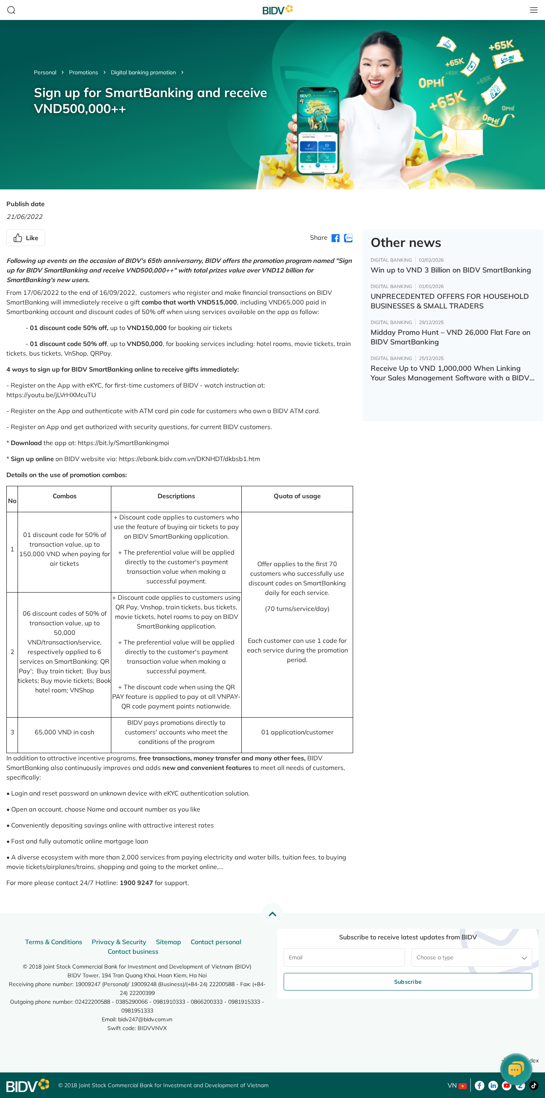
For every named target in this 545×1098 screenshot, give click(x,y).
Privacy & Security (119, 942)
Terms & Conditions (53, 942)
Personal (45, 72)
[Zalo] (520, 1085)
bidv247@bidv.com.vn (145, 1019)
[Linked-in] (493, 1085)
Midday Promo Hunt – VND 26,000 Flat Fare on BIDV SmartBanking (451, 337)
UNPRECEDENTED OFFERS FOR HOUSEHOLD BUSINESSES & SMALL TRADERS (450, 301)
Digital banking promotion (143, 72)
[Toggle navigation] (534, 10)
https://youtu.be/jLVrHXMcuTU (51, 395)
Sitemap (168, 942)
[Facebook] (479, 1085)
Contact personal (216, 942)
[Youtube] (506, 1085)
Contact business (133, 951)
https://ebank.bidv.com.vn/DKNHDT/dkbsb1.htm (189, 459)
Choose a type (435, 957)
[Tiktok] (534, 1085)
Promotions (83, 72)
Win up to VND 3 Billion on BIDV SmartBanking (451, 269)
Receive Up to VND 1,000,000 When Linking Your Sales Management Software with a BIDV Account (450, 373)
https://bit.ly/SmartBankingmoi (123, 443)
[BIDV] (28, 1085)
